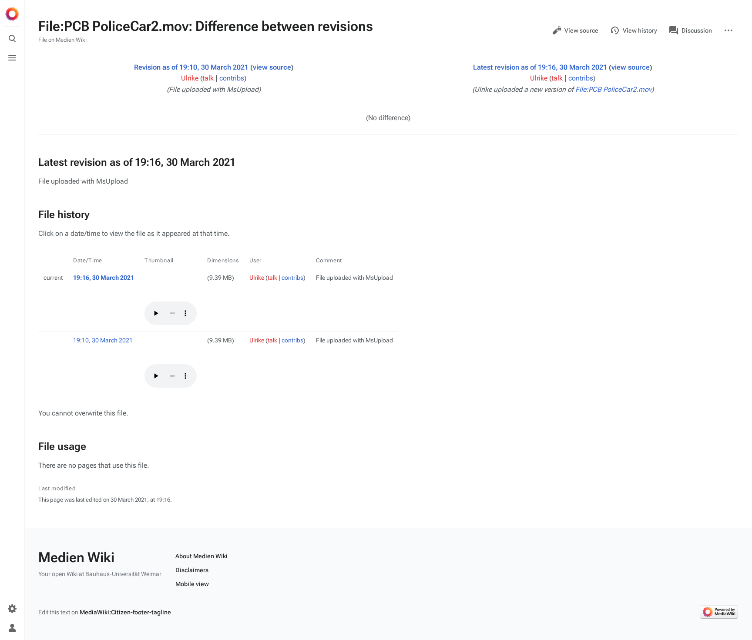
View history (640, 30)
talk (208, 78)
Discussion (697, 30)
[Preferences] (12, 608)
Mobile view (192, 583)
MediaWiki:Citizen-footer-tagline (125, 612)
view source (272, 67)
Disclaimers (191, 569)
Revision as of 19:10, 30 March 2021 (191, 67)
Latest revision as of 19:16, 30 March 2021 (540, 67)
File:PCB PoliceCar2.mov (613, 89)
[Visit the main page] (12, 14)
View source (581, 30)
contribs (231, 78)
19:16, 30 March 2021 (103, 277)
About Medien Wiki (201, 556)
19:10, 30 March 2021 (103, 340)
